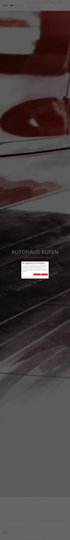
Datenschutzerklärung (26, 277)
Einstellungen (44, 274)
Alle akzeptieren (37, 274)
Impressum (34, 277)
